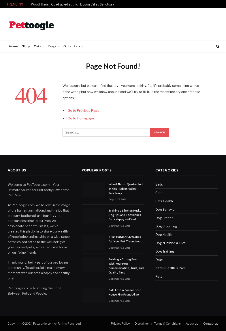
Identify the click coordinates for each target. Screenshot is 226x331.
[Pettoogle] (31, 24)
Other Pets (72, 46)
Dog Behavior (165, 209)
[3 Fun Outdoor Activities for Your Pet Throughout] (93, 242)
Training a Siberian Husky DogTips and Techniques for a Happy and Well (125, 215)
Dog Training (164, 251)
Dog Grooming (166, 226)
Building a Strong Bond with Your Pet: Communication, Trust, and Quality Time (126, 266)
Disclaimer (142, 323)
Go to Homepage (81, 118)
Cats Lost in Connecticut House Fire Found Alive (125, 292)
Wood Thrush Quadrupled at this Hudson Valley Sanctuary (73, 4)
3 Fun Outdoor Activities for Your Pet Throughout (125, 239)
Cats (37, 46)
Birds (159, 184)
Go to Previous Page (83, 111)
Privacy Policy (120, 323)
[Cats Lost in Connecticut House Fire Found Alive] (93, 295)
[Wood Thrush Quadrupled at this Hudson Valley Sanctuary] (93, 189)
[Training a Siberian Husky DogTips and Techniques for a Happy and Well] (93, 215)
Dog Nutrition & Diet (170, 243)
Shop (26, 46)
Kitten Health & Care (170, 268)
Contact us (210, 323)
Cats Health (164, 201)
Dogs (52, 46)
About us (192, 323)
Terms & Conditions (167, 323)
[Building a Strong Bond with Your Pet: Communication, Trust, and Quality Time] (93, 264)
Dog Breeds (164, 218)
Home (13, 46)
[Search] (217, 46)
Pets (158, 276)
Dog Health (163, 234)
